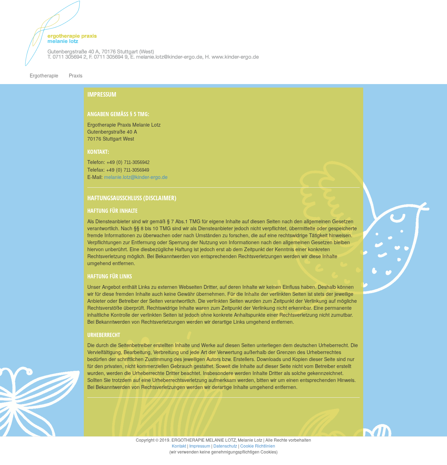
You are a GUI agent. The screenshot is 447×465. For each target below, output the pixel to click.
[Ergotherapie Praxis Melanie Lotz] (141, 33)
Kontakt (179, 446)
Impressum (199, 446)
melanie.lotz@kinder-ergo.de (136, 176)
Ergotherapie (44, 75)
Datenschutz (225, 446)
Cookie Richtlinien (257, 446)
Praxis (75, 75)
